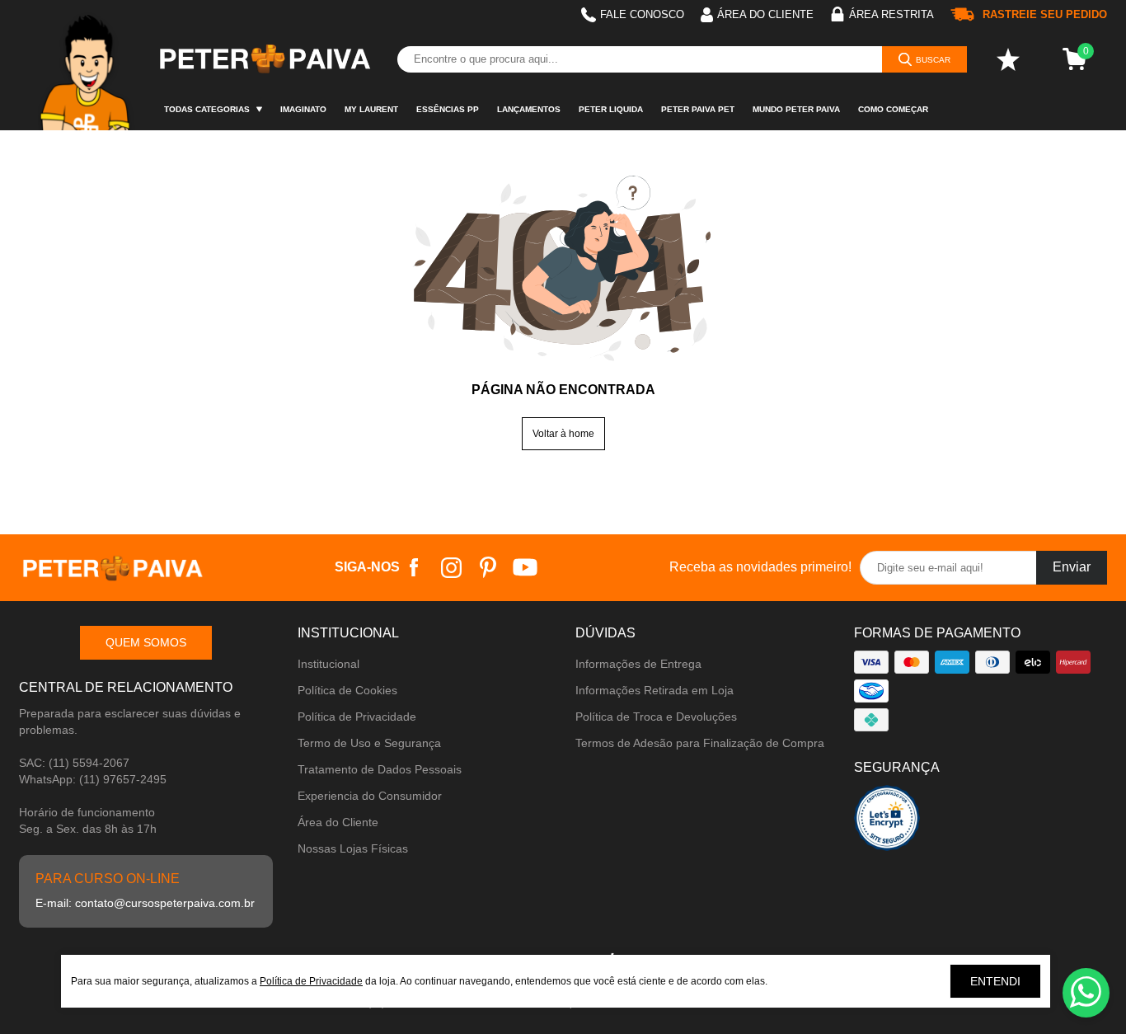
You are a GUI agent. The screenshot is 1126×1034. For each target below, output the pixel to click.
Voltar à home (563, 433)
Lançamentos (529, 109)
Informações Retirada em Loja (654, 690)
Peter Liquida (611, 109)
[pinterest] (488, 567)
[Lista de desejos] (1008, 59)
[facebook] (414, 567)
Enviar (1072, 567)
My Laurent (371, 109)
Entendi (995, 981)
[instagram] (451, 567)
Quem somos (146, 642)
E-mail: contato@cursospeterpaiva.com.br (145, 902)
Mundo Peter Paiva (796, 109)
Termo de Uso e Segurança (369, 743)
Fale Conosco (642, 14)
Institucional (328, 663)
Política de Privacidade (357, 716)
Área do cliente (765, 14)
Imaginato (303, 109)
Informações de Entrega (638, 663)
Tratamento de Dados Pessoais (380, 769)
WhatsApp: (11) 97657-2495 (93, 779)
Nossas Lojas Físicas (353, 848)
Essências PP (447, 109)
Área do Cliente (338, 822)
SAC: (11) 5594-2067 (74, 762)
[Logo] (264, 59)
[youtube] (525, 567)
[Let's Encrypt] (887, 822)
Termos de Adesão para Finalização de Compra (699, 743)
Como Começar (893, 109)
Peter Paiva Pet (697, 109)
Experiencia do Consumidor (370, 795)
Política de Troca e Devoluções (656, 716)
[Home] (87, 65)
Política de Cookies (347, 690)
